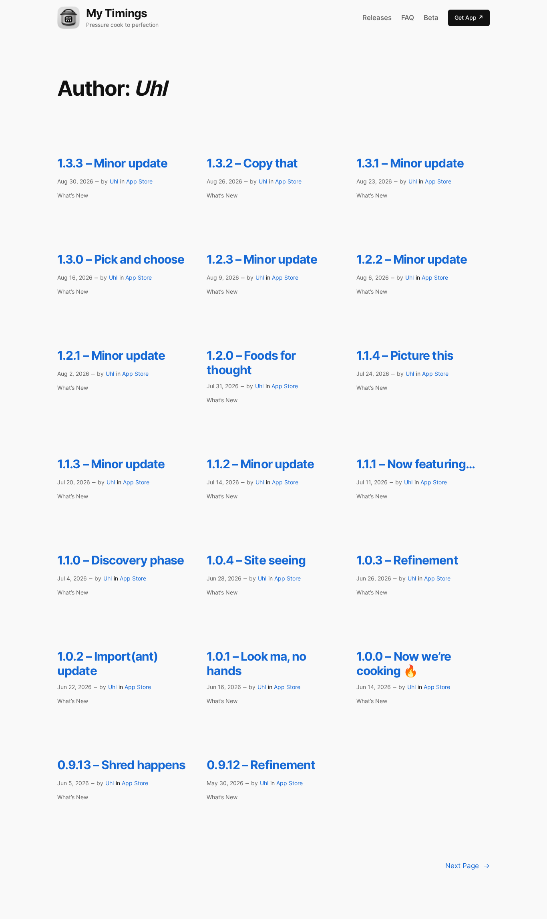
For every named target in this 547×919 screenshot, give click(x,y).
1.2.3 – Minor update (262, 259)
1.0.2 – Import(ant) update (107, 663)
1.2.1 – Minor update (111, 356)
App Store (139, 181)
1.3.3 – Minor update (112, 163)
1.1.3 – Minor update (111, 464)
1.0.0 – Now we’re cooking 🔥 (403, 663)
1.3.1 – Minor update (410, 163)
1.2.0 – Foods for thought (251, 363)
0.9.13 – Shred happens (121, 765)
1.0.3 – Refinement (407, 560)
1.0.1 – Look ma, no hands (256, 663)
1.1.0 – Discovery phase (120, 560)
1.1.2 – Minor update (260, 464)
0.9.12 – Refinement (261, 765)
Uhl (114, 181)
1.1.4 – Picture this (404, 356)
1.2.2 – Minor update (411, 259)
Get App (468, 17)
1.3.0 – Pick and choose (121, 259)
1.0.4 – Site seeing (256, 560)
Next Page (467, 866)
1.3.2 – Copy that (252, 163)
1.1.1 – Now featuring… (415, 464)
